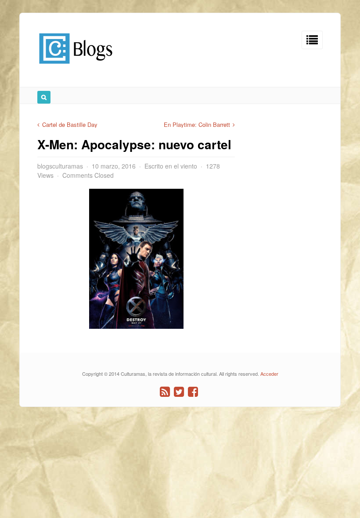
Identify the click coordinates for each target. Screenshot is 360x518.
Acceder (269, 373)
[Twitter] (179, 392)
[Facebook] (193, 392)
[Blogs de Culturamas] (75, 67)
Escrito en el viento (170, 166)
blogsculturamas (60, 166)
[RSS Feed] (165, 392)
